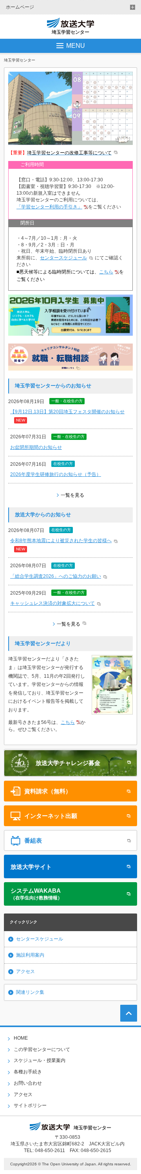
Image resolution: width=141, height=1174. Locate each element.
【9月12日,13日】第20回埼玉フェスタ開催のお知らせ (67, 411)
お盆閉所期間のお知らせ (36, 447)
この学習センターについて (42, 1049)
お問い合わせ (28, 1083)
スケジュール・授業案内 (39, 1060)
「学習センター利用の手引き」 (49, 207)
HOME (21, 1038)
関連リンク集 (30, 992)
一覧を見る (72, 495)
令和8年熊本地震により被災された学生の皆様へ (61, 540)
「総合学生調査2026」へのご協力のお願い (55, 576)
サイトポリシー (30, 1105)
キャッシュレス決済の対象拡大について (52, 603)
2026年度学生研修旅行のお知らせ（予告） (55, 474)
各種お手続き (28, 1072)
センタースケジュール (63, 257)
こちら (106, 272)
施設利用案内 (30, 955)
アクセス (25, 971)
